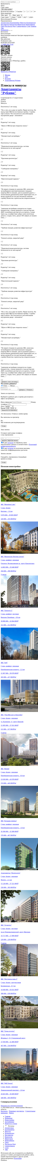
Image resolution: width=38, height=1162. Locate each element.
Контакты (4, 1111)
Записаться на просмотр (9, 410)
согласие (10, 443)
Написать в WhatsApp (8, 71)
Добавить (22, 390)
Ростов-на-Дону (10, 26)
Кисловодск (5, 24)
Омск (3, 26)
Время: (3, 408)
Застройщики (9, 1122)
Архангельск (5, 23)
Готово (4, 426)
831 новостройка (7, 9)
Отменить (30, 390)
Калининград (31, 23)
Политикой (18, 1158)
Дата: (2, 406)
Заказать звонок (6, 57)
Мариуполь (21, 24)
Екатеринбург (15, 23)
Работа (11, 1113)
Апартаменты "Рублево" (11, 91)
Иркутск (23, 23)
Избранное (5, 30)
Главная (7, 1116)
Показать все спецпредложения (12, 1106)
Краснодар (13, 24)
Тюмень (33, 26)
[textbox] (10, 2)
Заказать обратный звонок (10, 440)
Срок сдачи (5, 17)
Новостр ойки (9, 1120)
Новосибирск (30, 24)
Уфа (2, 28)
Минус (12, 386)
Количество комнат (7, 11)
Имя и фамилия (6, 402)
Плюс (5, 386)
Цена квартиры (6, 13)
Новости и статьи (11, 1123)
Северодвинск (21, 26)
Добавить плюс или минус (10, 382)
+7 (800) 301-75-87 (7, 44)
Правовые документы (16, 1111)
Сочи (28, 26)
